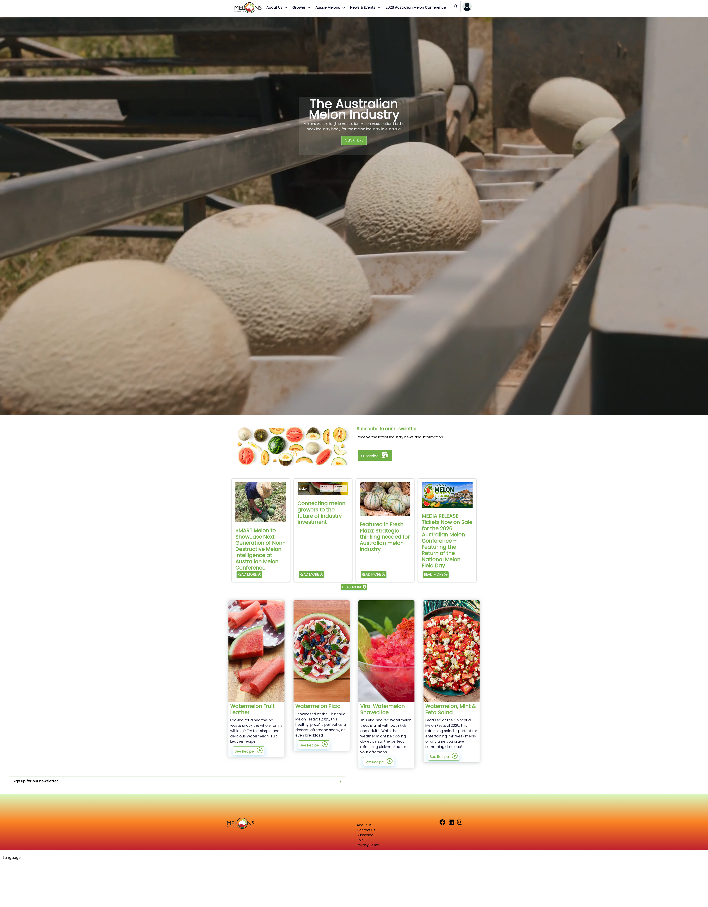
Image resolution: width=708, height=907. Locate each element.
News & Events (362, 7)
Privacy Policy (368, 845)
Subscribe (370, 456)
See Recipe (244, 751)
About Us (274, 7)
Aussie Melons (327, 7)
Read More (247, 574)
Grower (298, 7)
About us (364, 825)
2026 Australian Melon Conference (416, 7)
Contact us (366, 830)
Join (360, 840)
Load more (352, 586)
